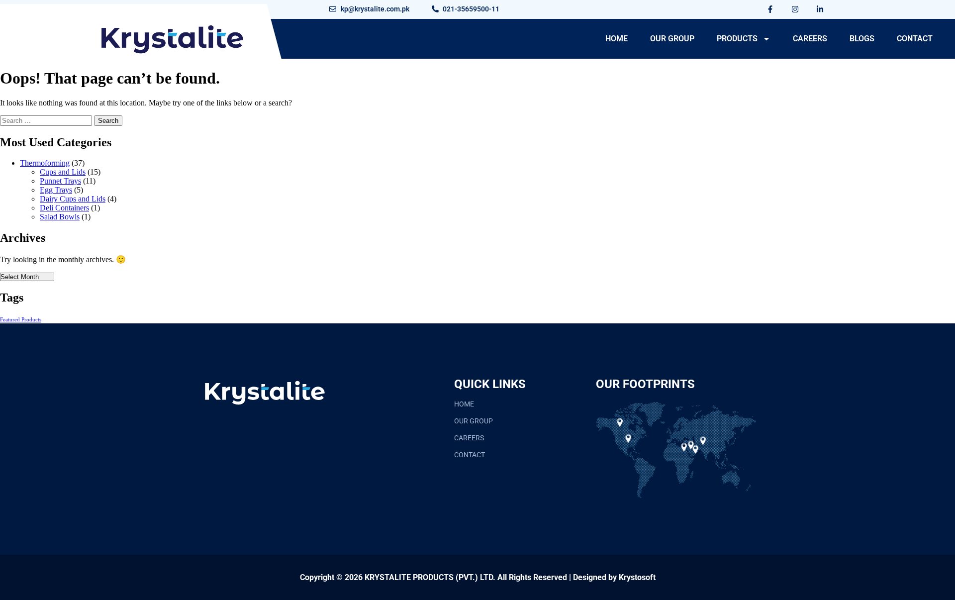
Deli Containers (64, 207)
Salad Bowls (60, 216)
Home (616, 38)
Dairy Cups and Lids (72, 199)
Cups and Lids (63, 172)
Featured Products (20, 319)
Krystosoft (637, 577)
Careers (810, 38)
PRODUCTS (737, 38)
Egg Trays (56, 190)
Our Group (672, 38)
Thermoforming (45, 163)
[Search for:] (47, 120)
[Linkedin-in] (820, 8)
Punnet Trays (60, 181)
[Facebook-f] (770, 8)
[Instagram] (795, 8)
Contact (915, 38)
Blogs (862, 38)
